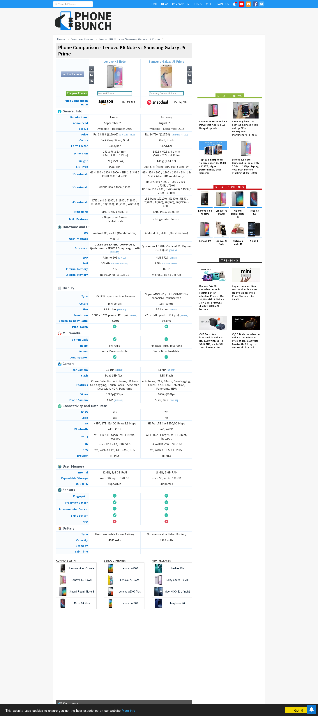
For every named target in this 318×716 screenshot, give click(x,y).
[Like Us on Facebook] (255, 4)
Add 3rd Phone (72, 74)
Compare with (66, 560)
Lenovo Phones (115, 560)
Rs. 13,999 (128, 102)
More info (128, 710)
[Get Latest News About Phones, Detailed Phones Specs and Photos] (63, 21)
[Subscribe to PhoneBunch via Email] (248, 4)
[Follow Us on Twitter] (261, 4)
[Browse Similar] (119, 263)
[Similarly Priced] (127, 134)
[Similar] (114, 252)
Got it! (298, 710)
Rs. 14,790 (180, 102)
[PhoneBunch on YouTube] (241, 5)
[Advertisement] (198, 21)
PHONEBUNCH (93, 21)
